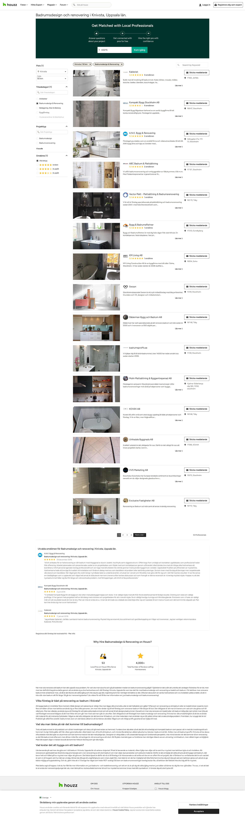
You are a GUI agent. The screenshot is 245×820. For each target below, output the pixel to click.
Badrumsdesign (45, 138)
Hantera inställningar (198, 804)
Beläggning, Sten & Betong (50, 108)
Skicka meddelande (198, 72)
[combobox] (91, 4)
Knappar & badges (129, 789)
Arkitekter (43, 99)
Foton (23, 5)
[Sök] (74, 4)
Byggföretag (44, 112)
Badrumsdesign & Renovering (51, 103)
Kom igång (139, 50)
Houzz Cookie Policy (121, 810)
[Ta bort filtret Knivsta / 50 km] (90, 64)
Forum (63, 5)
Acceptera (199, 811)
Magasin (51, 5)
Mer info (71, 633)
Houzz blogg (163, 789)
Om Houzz (95, 789)
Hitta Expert (36, 5)
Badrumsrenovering (47, 143)
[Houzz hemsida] (10, 4)
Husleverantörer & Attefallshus (51, 117)
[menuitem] (24, 5)
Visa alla (39, 149)
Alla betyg (43, 161)
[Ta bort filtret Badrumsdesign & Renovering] (122, 64)
